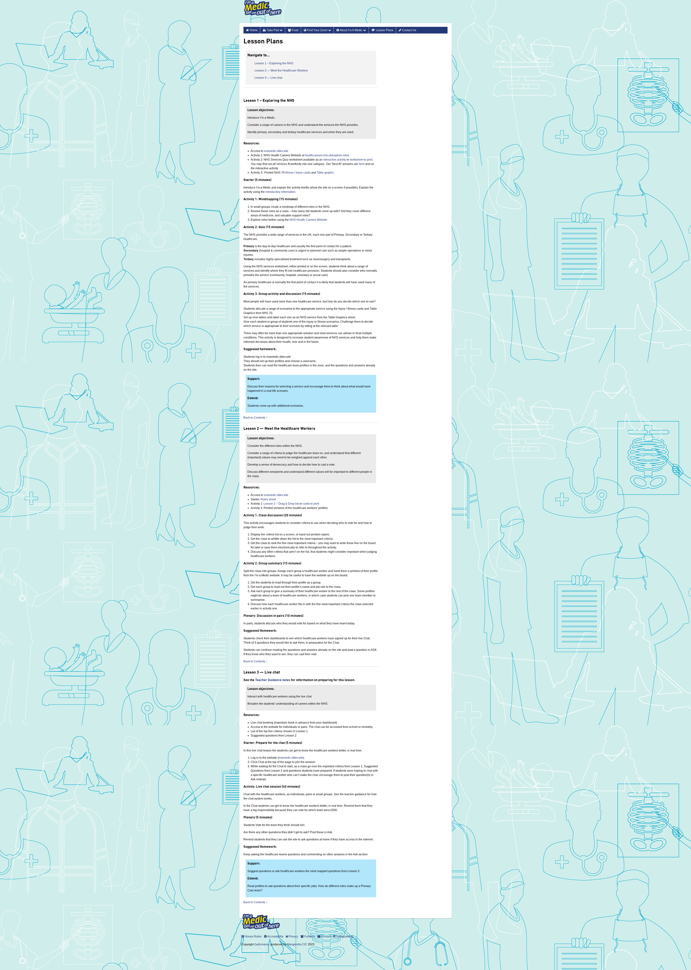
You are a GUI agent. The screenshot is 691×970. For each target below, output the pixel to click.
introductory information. (280, 191)
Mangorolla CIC (297, 944)
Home (254, 30)
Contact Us (408, 30)
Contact (325, 936)
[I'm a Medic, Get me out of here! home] (265, 11)
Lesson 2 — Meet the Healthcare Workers (281, 70)
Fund (294, 30)
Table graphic (325, 172)
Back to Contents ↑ (255, 417)
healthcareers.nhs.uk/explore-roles (327, 155)
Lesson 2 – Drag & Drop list (281, 503)
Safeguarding (344, 936)
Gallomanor (261, 944)
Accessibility (275, 936)
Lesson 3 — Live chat (268, 77)
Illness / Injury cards (297, 172)
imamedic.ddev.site (276, 150)
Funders (309, 936)
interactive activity (334, 159)
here (362, 163)
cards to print (311, 503)
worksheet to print (361, 159)
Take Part (273, 30)
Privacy (293, 936)
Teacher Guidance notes (272, 680)
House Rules (252, 936)
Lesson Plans (384, 30)
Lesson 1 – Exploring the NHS (274, 63)
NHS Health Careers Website (308, 219)
